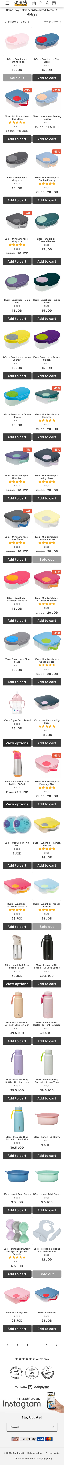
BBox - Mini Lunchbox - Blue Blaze (17, 117)
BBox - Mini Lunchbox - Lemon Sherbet (46, 538)
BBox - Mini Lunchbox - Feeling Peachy (46, 179)
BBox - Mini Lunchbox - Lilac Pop (17, 477)
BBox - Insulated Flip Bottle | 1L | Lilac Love (17, 1081)
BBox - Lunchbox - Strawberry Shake (17, 905)
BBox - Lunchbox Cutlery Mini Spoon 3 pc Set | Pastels (17, 1251)
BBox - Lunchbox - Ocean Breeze (47, 905)
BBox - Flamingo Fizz (17, 1312)
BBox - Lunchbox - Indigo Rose (46, 721)
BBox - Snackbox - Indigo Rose (46, 301)
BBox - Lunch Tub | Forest (47, 1194)
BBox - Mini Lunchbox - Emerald (46, 415)
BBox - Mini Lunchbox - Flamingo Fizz (46, 783)
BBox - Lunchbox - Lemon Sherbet (47, 844)
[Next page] (56, 1345)
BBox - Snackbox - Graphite (17, 179)
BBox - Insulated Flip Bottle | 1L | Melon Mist (17, 1023)
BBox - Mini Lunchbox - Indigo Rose (46, 477)
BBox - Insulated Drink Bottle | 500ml (17, 783)
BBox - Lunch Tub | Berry (47, 1137)
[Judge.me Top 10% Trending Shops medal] (47, 1372)
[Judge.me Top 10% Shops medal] (32, 1372)
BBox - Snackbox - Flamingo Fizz (17, 60)
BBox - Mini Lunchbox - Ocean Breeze (46, 660)
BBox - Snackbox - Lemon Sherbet (17, 358)
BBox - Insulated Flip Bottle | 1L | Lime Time (47, 1081)
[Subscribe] (53, 1427)
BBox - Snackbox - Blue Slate (17, 660)
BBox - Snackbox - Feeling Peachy (47, 117)
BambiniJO (18, 1453)
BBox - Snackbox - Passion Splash (46, 358)
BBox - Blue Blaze (47, 1312)
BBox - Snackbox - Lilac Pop (17, 301)
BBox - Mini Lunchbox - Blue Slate (17, 538)
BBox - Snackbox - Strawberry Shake (17, 599)
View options (17, 743)
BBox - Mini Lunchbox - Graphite (17, 240)
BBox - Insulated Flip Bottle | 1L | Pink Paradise (47, 1023)
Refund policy (34, 1453)
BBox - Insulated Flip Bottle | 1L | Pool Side (17, 1138)
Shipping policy (44, 1458)
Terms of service (24, 1458)
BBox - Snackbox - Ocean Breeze (17, 415)
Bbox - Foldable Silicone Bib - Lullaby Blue (47, 1250)
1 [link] (7, 1345)
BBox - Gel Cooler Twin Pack (17, 844)
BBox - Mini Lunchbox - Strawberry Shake (46, 599)
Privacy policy (53, 1453)
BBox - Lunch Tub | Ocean (17, 1194)
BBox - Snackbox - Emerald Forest (47, 240)
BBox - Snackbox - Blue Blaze (46, 60)
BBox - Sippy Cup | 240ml (17, 720)
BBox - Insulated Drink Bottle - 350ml (17, 966)
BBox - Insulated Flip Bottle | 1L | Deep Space (47, 966)
